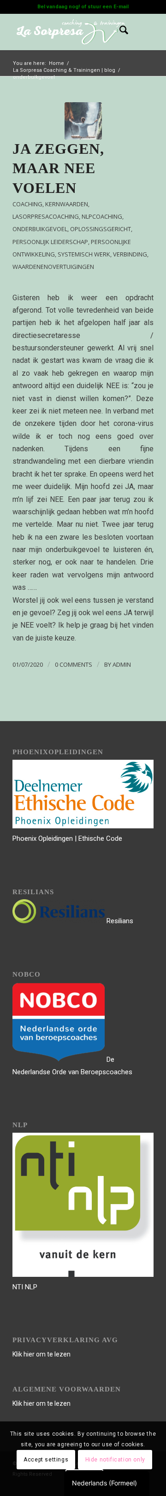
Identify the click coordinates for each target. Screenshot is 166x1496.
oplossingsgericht (100, 229)
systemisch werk (84, 254)
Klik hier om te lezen (41, 1354)
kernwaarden (66, 204)
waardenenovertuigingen (53, 266)
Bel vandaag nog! (58, 7)
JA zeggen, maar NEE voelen (58, 168)
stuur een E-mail (108, 7)
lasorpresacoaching (45, 216)
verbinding (130, 254)
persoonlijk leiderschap (50, 242)
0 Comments (73, 664)
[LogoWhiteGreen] (68, 31)
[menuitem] (119, 31)
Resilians (119, 921)
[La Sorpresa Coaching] (83, 121)
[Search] (119, 31)
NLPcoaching (102, 216)
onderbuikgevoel (39, 229)
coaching (27, 204)
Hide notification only (115, 1459)
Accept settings (46, 1459)
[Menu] (141, 31)
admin (122, 664)
